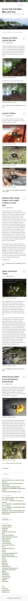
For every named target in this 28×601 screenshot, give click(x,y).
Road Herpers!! (5, 574)
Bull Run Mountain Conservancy (10, 537)
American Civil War (6, 527)
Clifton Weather (5, 540)
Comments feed (6, 590)
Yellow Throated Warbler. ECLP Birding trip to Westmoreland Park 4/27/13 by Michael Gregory (13, 512)
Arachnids (4, 530)
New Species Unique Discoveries (10, 568)
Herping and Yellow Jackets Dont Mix (9, 39)
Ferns (3, 546)
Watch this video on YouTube (9, 77)
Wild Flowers (5, 581)
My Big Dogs (5, 565)
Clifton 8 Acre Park (10, 105)
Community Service (7, 543)
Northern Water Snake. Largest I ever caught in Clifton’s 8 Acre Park (11, 201)
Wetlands (4, 579)
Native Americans (6, 566)
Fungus (4, 551)
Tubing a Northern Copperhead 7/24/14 (11, 486)
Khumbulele (5, 510)
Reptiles (17, 190)
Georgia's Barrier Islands (8, 555)
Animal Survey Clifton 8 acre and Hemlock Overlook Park (10, 379)
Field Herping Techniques (8, 548)
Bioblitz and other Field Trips (9, 532)
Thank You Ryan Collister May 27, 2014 (11, 491)
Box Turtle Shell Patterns (8, 535)
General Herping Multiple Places (10, 553)
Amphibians (9, 369)
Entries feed (5, 588)
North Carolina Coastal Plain (9, 569)
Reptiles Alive (5, 573)
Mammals (4, 561)
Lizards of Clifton (9, 113)
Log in (3, 587)
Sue (3, 497)
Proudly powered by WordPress (14, 598)
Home (3, 27)
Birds (3, 533)
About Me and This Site (12, 27)
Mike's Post (5, 563)
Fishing (4, 550)
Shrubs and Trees (6, 576)
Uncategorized (18, 105)
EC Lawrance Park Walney (8, 545)
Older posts (5, 468)
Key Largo (4, 560)
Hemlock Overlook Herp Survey (9, 556)
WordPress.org (5, 592)
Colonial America (6, 541)
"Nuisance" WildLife (7, 525)
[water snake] (14, 259)
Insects (4, 558)
